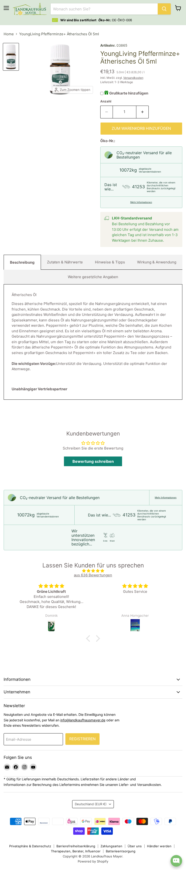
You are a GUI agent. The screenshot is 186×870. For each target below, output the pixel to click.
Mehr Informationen (141, 202)
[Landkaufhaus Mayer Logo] (30, 8)
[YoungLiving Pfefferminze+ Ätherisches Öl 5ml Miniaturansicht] (11, 56)
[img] (93, 571)
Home (9, 34)
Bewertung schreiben (93, 461)
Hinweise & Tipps (110, 262)
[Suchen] (164, 8)
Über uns (135, 846)
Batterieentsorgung (120, 851)
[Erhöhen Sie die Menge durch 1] (142, 112)
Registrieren (82, 739)
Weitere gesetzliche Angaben (93, 277)
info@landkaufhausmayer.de (82, 720)
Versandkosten (133, 78)
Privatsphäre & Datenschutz (30, 846)
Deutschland (91, 804)
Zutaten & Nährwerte (65, 262)
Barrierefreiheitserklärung (75, 846)
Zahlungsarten (111, 846)
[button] (89, 638)
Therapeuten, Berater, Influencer (76, 851)
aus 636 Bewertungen (93, 575)
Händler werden (159, 846)
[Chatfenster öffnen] (176, 861)
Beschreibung (22, 262)
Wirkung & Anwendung (156, 262)
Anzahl (105, 101)
